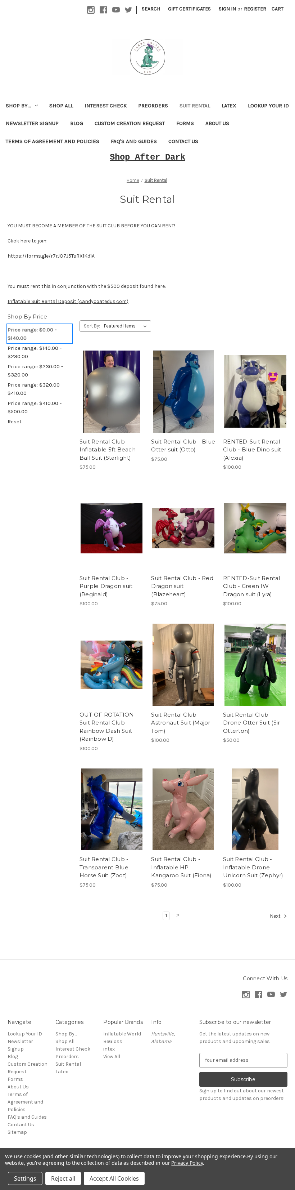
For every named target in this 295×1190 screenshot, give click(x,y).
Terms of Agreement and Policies (52, 141)
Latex (229, 105)
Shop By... (18, 105)
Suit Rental (195, 105)
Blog (76, 123)
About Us (217, 123)
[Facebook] (103, 10)
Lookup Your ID (268, 105)
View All (111, 1056)
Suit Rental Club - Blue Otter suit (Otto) (183, 445)
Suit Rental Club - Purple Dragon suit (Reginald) (106, 586)
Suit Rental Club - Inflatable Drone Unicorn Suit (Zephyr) (253, 867)
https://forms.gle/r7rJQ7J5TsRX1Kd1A (51, 256)
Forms (185, 123)
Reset (15, 421)
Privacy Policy (187, 1162)
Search (151, 9)
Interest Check (106, 105)
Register (255, 9)
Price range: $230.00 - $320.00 (35, 370)
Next (276, 916)
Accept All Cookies (114, 1178)
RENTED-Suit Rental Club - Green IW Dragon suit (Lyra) (251, 586)
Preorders (153, 105)
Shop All (61, 105)
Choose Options (111, 398)
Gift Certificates (189, 9)
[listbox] (127, 326)
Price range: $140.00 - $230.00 (35, 352)
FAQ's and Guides (134, 141)
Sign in (227, 9)
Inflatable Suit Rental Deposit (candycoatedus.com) (68, 301)
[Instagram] (91, 10)
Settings (25, 1178)
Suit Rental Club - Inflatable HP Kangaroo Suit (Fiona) (181, 867)
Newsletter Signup (32, 123)
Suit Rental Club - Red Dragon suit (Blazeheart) (182, 586)
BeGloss (112, 1041)
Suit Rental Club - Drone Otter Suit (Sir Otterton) (251, 722)
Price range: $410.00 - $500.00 (35, 407)
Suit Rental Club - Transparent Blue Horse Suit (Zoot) (104, 867)
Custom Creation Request (130, 123)
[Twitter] (128, 10)
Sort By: (92, 326)
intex (109, 1049)
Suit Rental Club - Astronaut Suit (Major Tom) (180, 722)
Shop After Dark (147, 157)
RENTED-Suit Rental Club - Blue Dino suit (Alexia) (252, 449)
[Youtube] (116, 10)
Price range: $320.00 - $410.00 (35, 389)
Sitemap (17, 1132)
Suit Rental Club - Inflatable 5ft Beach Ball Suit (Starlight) (108, 449)
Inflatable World (122, 1034)
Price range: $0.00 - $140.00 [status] (32, 333)
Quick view (105, 385)
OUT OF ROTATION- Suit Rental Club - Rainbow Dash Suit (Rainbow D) (108, 727)
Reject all (63, 1178)
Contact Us (183, 141)
